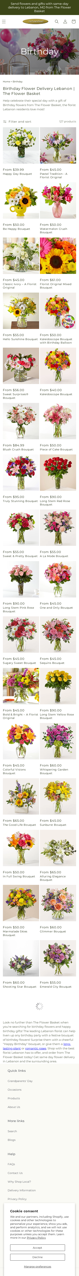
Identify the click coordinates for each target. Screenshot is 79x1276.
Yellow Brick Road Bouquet (16, 1150)
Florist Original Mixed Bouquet (55, 285)
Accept (37, 1247)
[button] (57, 21)
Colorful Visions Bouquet (14, 771)
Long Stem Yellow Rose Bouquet (57, 716)
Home (6, 81)
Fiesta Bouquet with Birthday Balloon (54, 1040)
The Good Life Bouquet (19, 825)
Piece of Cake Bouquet (56, 449)
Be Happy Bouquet (16, 229)
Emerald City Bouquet (56, 986)
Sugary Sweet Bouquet (19, 663)
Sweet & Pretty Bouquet (20, 556)
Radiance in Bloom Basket (53, 1150)
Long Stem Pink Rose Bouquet (18, 609)
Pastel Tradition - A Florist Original (53, 175)
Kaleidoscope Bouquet (56, 394)
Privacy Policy (36, 1237)
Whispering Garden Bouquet (54, 771)
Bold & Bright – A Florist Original (20, 716)
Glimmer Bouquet (53, 931)
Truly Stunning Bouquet (20, 501)
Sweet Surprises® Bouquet (15, 395)
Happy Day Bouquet (17, 174)
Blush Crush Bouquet (18, 449)
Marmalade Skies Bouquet (15, 933)
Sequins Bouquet (52, 663)
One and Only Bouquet (56, 607)
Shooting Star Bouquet (20, 986)
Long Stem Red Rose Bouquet (55, 502)
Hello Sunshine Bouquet (20, 339)
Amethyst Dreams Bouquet (16, 1095)
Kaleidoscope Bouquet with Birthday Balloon (56, 340)
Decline (37, 1257)
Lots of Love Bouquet (55, 1093)
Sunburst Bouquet (53, 825)
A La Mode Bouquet (54, 556)
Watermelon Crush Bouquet (53, 230)
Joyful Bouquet (14, 1038)
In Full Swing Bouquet (19, 876)
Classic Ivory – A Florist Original (20, 285)
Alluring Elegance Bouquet (53, 878)
